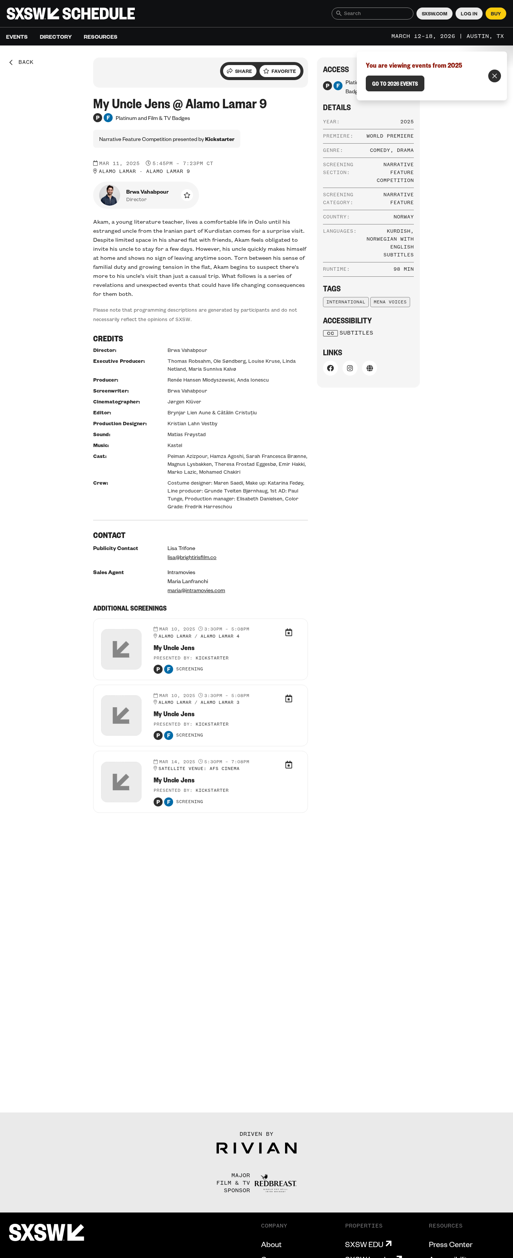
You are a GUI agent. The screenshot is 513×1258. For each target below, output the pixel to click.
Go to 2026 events (395, 83)
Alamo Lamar (117, 171)
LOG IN (469, 14)
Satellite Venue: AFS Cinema (199, 769)
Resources (101, 36)
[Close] (494, 76)
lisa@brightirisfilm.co (191, 556)
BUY (496, 14)
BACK (23, 62)
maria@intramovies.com (196, 590)
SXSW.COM (434, 14)
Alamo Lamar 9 (168, 171)
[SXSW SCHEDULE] (71, 14)
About (271, 1244)
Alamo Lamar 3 (220, 702)
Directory (56, 36)
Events (17, 36)
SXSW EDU (364, 1244)
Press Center (450, 1244)
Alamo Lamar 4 (220, 636)
